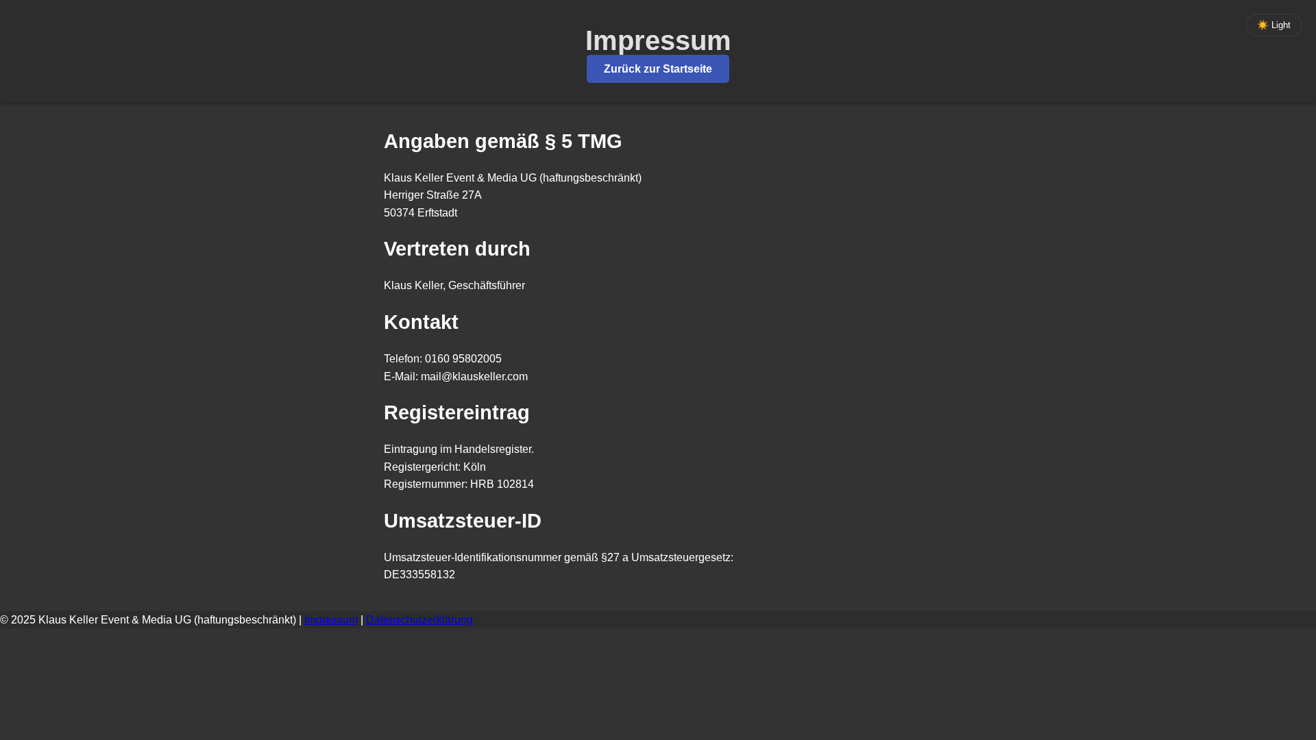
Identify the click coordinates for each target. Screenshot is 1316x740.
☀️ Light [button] (1274, 25)
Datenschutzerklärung (419, 620)
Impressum (331, 620)
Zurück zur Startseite (658, 69)
